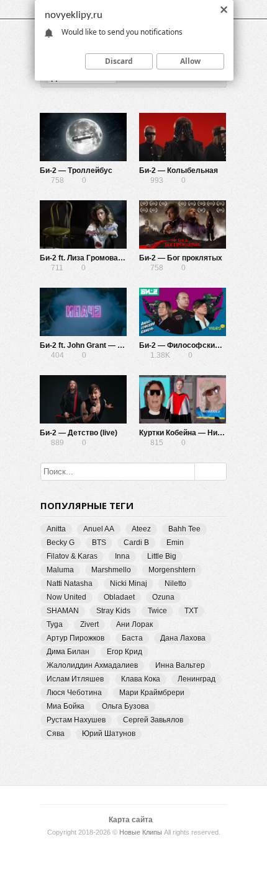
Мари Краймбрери (151, 692)
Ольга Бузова (125, 706)
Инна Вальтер (180, 665)
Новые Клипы (140, 832)
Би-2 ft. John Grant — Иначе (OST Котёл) (113, 345)
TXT (191, 610)
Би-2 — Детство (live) (78, 432)
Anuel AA (98, 529)
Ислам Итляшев (75, 679)
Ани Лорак (134, 624)
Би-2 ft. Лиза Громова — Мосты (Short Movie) (121, 258)
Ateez (141, 529)
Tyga (55, 624)
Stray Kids (113, 610)
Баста (132, 638)
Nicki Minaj (128, 583)
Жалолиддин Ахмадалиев (92, 665)
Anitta (56, 529)
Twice (157, 610)
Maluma (60, 570)
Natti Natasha (70, 583)
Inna (122, 556)
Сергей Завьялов (153, 720)
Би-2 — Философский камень (193, 345)
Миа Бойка (65, 706)
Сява (56, 733)
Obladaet (119, 597)
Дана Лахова (183, 638)
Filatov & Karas (72, 556)
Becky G (61, 542)
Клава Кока (140, 679)
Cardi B (136, 542)
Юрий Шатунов (108, 733)
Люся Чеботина (74, 692)
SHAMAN (63, 610)
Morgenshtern (172, 570)
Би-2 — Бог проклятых (180, 258)
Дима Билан (68, 651)
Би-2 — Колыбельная (178, 170)
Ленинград (196, 679)
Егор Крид (124, 651)
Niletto (175, 583)
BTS (99, 542)
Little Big (161, 556)
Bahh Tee (184, 529)
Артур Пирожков (75, 638)
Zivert (89, 624)
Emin (175, 542)
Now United (66, 597)
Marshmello (111, 570)
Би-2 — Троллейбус (76, 170)
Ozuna (163, 597)
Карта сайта (131, 819)
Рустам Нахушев (76, 720)
